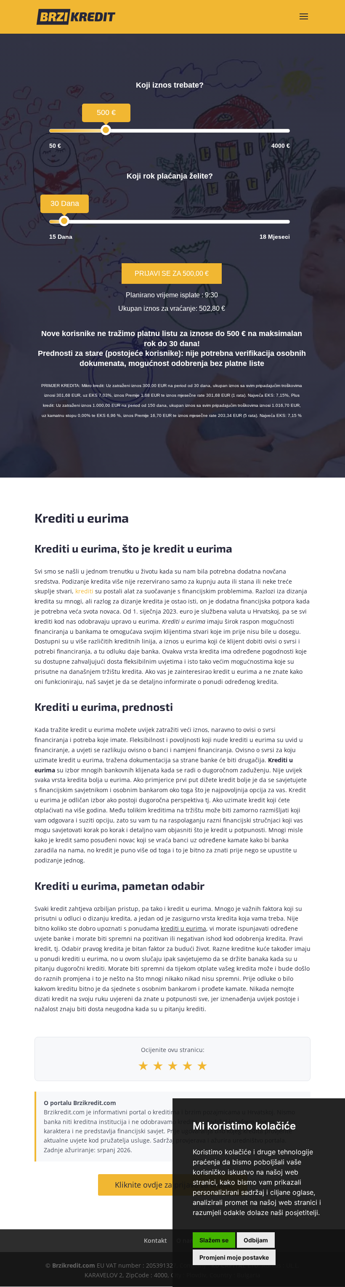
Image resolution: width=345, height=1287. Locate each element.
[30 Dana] (64, 221)
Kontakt (155, 1240)
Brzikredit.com (73, 1265)
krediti (84, 591)
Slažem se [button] (213, 1240)
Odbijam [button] (256, 1240)
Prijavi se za (172, 273)
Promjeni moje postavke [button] (234, 1257)
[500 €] (106, 130)
